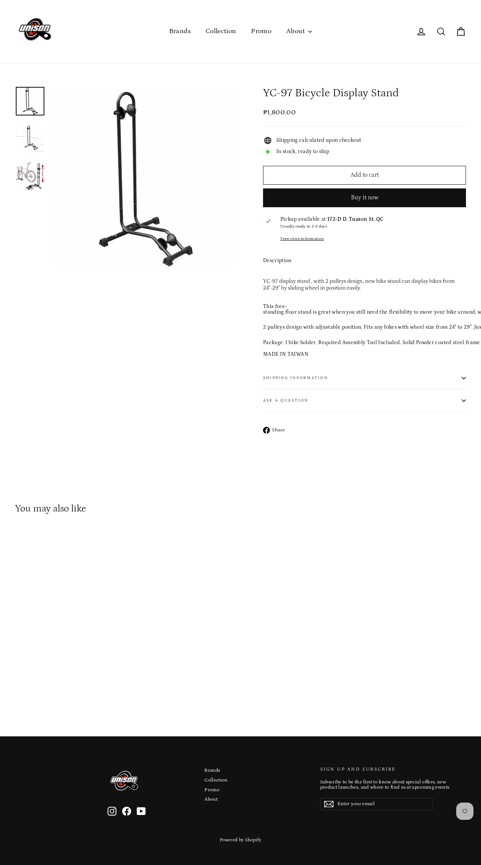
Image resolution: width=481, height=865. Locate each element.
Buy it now (364, 197)
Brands (180, 31)
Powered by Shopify (240, 840)
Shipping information (295, 377)
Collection (221, 31)
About (296, 31)
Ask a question (285, 400)
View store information (302, 239)
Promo (261, 31)
